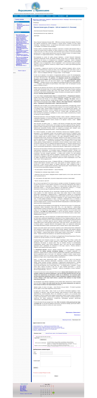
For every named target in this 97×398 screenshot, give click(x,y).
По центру (49, 355)
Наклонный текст (42, 355)
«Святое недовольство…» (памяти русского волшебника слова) (46, 325)
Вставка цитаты (57, 355)
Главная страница (19, 19)
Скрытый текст (55, 355)
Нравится (20, 70)
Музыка (19, 28)
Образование (33, 15)
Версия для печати (67, 319)
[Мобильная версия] (67, 16)
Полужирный (41, 355)
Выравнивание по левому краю (47, 355)
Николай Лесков (49, 333)
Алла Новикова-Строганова (61, 333)
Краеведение (41, 15)
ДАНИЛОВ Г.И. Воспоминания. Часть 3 (21, 65)
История (19, 27)
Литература (20, 26)
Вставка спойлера (60, 355)
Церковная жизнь (23, 15)
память (54, 333)
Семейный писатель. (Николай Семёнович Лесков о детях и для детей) (47, 327)
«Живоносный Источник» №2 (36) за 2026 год (22, 44)
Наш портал (60, 15)
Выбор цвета (54, 355)
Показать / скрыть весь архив (26, 393)
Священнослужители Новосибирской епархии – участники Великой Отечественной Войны (33, 13)
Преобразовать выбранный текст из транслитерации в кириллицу (58, 355)
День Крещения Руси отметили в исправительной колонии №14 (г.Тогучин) (22, 35)
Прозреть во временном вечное (39, 330)
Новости (48, 15)
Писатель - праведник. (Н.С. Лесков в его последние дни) (45, 329)
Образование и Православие (73, 312)
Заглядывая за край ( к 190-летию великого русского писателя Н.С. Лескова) (48, 328)
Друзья (24, 70)
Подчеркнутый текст (44, 355)
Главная (15, 15)
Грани (54, 15)
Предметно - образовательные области (23, 24)
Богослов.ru (77, 314)
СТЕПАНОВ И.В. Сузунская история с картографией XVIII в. (22, 55)
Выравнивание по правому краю (50, 355)
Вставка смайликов (52, 355)
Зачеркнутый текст (45, 355)
